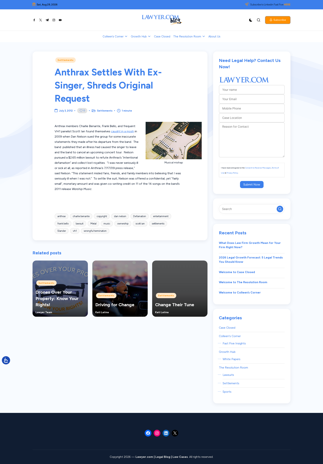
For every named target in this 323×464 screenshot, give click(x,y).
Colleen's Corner (230, 336)
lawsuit (79, 223)
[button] (277, 20)
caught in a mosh (122, 131)
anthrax (61, 216)
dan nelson (120, 216)
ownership (122, 223)
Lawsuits (228, 375)
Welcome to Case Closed (237, 272)
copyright (102, 216)
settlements (158, 223)
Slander (61, 230)
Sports (227, 391)
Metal (93, 223)
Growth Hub (227, 352)
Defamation (139, 216)
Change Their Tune (174, 304)
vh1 (75, 230)
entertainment (160, 216)
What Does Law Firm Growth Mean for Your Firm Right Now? (250, 245)
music (107, 223)
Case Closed (227, 327)
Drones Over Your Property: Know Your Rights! (57, 298)
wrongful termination (95, 230)
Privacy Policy (232, 173)
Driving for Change (114, 304)
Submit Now (251, 184)
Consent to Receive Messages (258, 168)
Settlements (65, 60)
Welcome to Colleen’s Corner (240, 292)
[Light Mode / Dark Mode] (251, 20)
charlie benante (81, 216)
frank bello (63, 223)
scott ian (140, 223)
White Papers (231, 359)
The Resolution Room (233, 367)
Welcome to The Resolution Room (243, 282)
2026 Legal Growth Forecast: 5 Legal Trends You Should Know (251, 260)
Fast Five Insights (234, 343)
